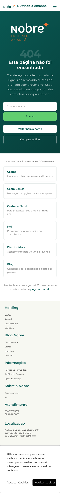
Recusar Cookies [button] (18, 482)
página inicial (39, 289)
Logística (9, 328)
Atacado (9, 319)
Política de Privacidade (16, 370)
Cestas (8, 315)
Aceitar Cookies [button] (45, 482)
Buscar (30, 116)
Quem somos (11, 393)
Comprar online (30, 139)
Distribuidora (11, 323)
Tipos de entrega (13, 378)
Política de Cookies (14, 374)
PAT (7, 397)
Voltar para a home (30, 128)
